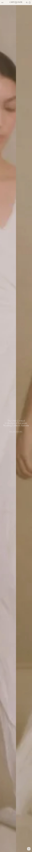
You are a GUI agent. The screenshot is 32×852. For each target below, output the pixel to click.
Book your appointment (16, 431)
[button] (2, 2)
